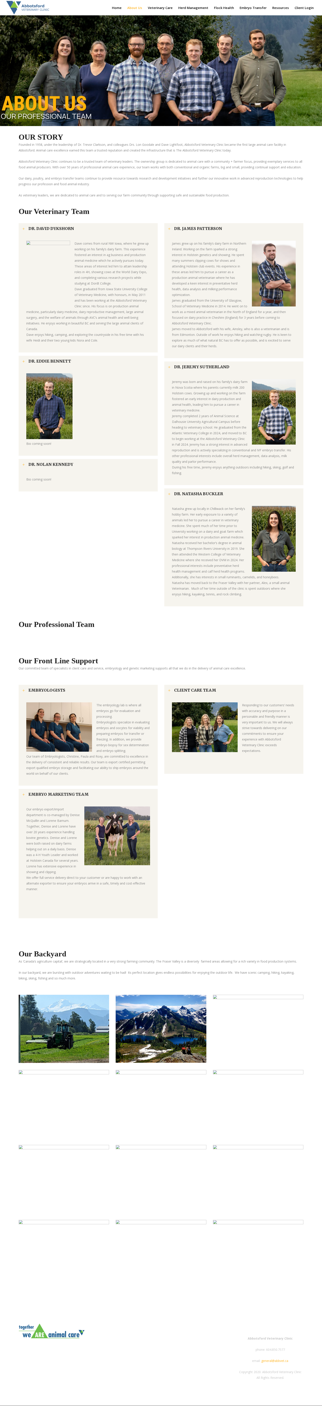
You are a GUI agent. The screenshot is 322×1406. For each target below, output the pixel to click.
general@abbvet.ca (274, 1361)
